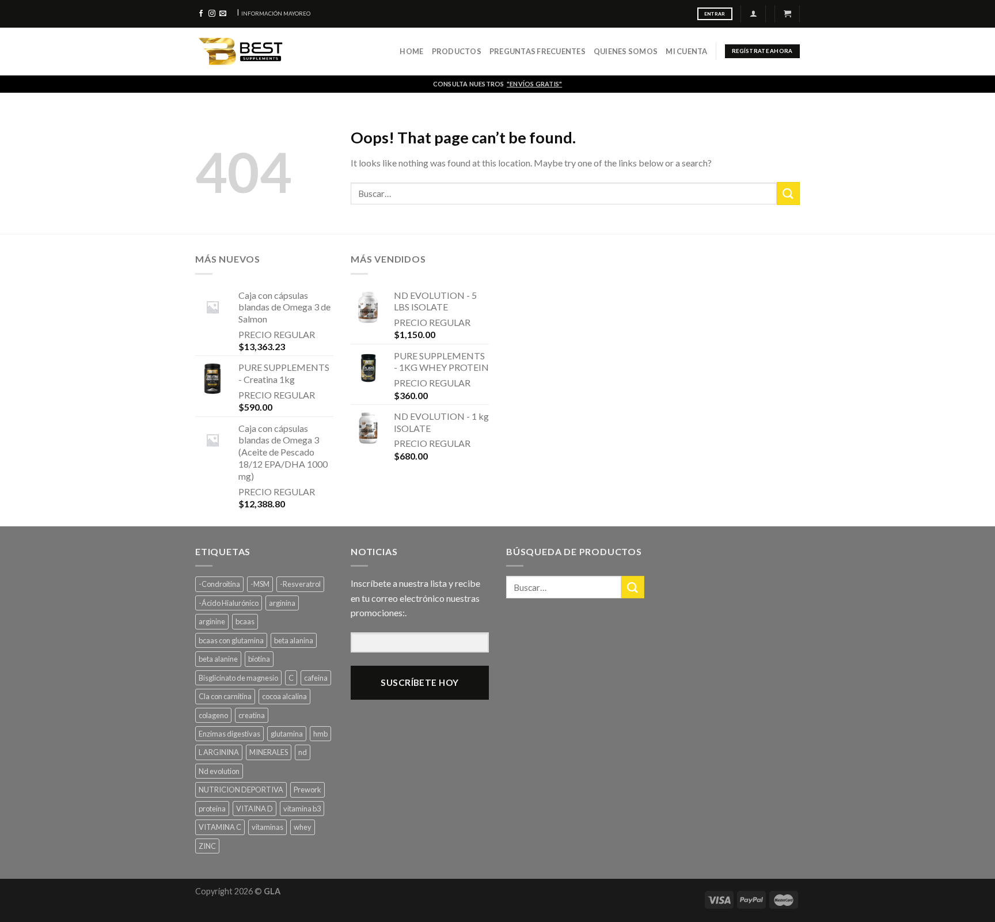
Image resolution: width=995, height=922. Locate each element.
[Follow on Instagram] (211, 14)
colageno (213, 715)
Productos (456, 51)
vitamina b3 (302, 808)
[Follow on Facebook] (201, 14)
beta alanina (293, 640)
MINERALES (268, 752)
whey (303, 827)
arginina (282, 603)
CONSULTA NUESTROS (497, 84)
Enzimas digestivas (229, 733)
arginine (212, 621)
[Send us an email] (222, 14)
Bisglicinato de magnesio (238, 677)
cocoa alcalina (284, 696)
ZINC (207, 846)
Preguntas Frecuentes (537, 51)
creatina (251, 715)
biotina (259, 658)
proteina (212, 808)
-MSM (259, 584)
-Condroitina (219, 584)
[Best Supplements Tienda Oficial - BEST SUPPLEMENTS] (253, 51)
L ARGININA (219, 752)
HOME (411, 51)
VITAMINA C (220, 827)
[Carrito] (787, 13)
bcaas (245, 621)
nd (302, 752)
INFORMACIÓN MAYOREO (275, 13)
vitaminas (267, 827)
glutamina (287, 733)
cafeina (316, 677)
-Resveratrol (300, 584)
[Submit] (788, 193)
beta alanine (218, 658)
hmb (320, 733)
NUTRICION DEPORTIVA (241, 789)
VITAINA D (254, 808)
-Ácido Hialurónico (229, 603)
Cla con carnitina (225, 696)
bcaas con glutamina (231, 640)
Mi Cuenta (686, 51)
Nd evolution (219, 771)
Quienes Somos (626, 51)
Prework (307, 789)
